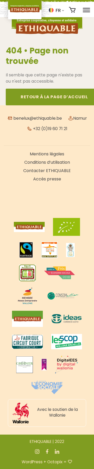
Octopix (54, 462)
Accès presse (47, 179)
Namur (80, 118)
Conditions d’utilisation (47, 162)
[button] (56, 10)
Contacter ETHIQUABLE (47, 171)
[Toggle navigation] (86, 10)
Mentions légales (47, 154)
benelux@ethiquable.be (37, 118)
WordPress (32, 462)
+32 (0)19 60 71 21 (49, 129)
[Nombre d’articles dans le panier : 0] (72, 10)
